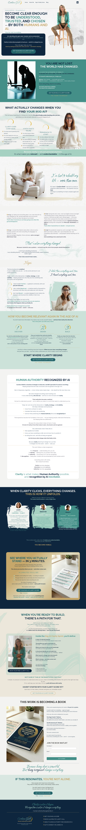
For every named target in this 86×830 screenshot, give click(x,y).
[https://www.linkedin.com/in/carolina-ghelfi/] (77, 2)
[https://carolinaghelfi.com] (14, 2)
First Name (49, 745)
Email (48, 751)
